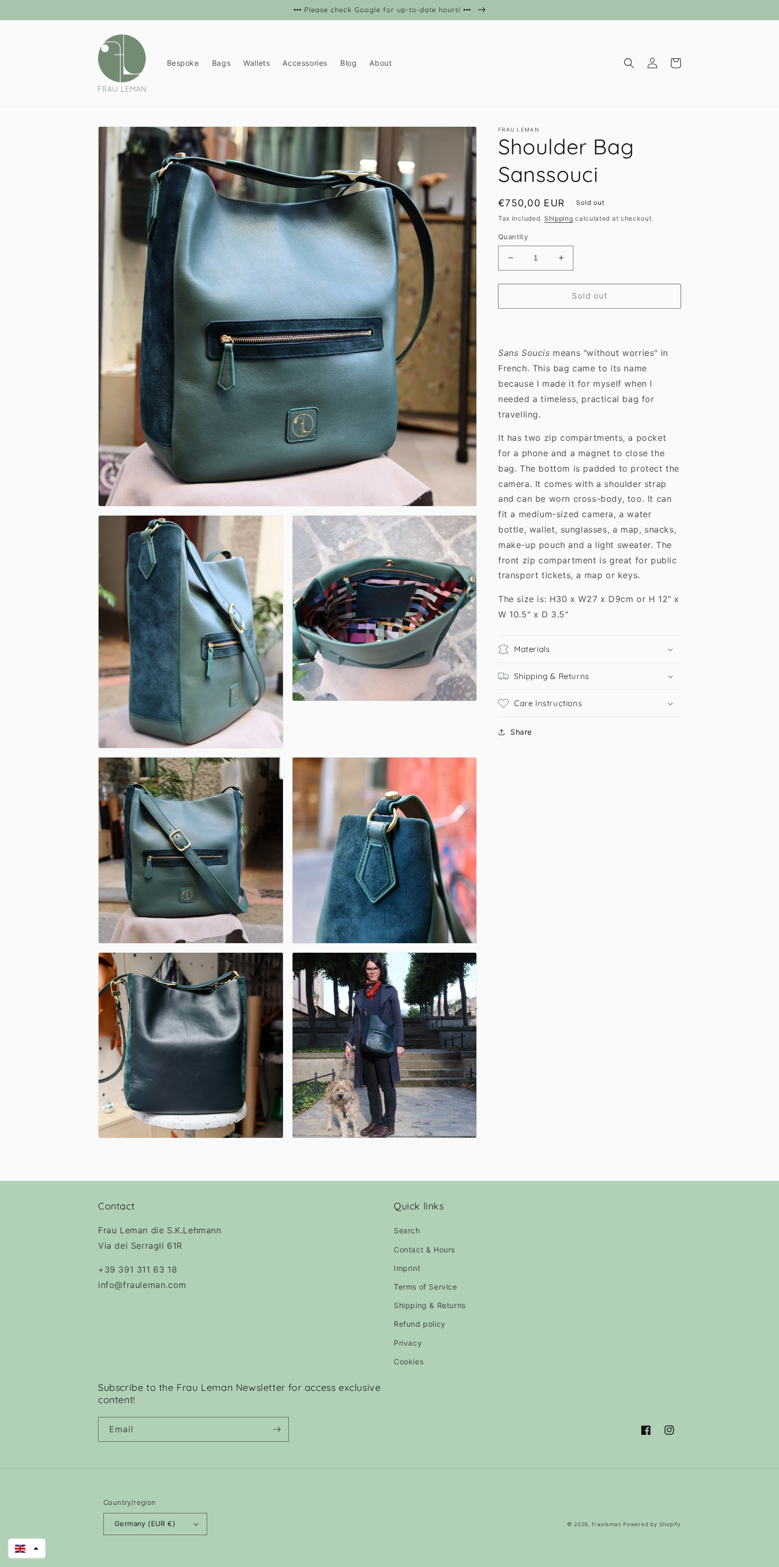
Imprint (407, 1268)
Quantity (513, 236)
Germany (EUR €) (144, 1523)
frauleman (606, 1524)
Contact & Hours (424, 1249)
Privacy (408, 1342)
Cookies (408, 1361)
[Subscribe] (276, 1429)
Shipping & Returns (430, 1305)
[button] (629, 63)
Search (407, 1230)
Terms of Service (425, 1286)
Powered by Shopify (652, 1524)
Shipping (558, 218)
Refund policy (420, 1323)
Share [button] (521, 731)
